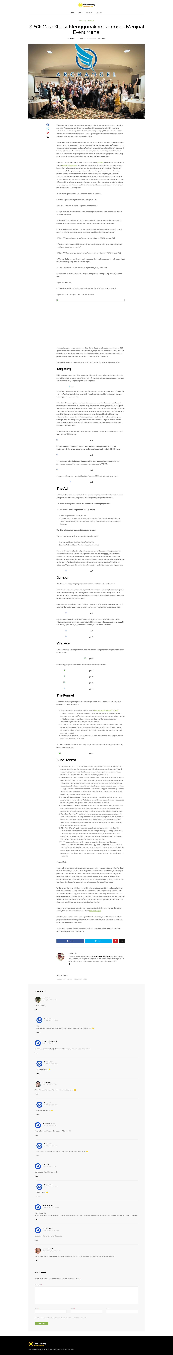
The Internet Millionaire (102, 956)
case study (61, 979)
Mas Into (45, 1164)
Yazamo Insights (95, 911)
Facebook (91, 20)
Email (73, 1308)
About (80, 12)
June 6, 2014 (71, 38)
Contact (99, 12)
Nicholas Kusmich (48, 1123)
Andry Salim (101, 38)
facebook (78, 979)
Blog (72, 12)
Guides (88, 12)
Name (37, 1308)
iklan (85, 979)
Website (108, 1308)
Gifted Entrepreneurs (69, 165)
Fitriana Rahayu (47, 1205)
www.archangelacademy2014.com (106, 711)
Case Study (82, 20)
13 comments (81, 38)
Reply (37, 1009)
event (70, 979)
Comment (38, 1285)
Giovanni (100, 162)
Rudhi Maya (46, 1082)
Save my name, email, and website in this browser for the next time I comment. (62, 1317)
